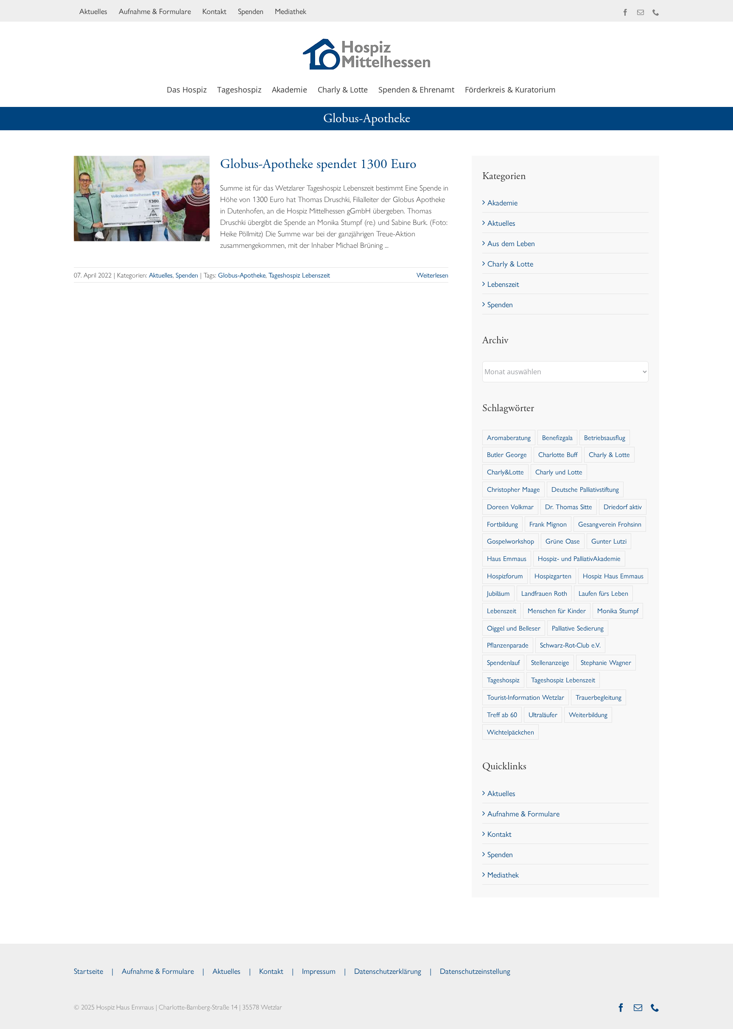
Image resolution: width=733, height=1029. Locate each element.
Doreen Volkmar (510, 506)
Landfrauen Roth (544, 593)
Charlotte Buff (557, 454)
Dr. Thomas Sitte (568, 506)
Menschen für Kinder (557, 610)
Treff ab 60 (502, 714)
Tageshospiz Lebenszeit (299, 275)
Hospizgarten (552, 575)
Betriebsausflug (604, 437)
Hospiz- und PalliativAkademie (579, 558)
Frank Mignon (548, 524)
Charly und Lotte (558, 472)
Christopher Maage (513, 489)
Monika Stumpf (617, 610)
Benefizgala (557, 437)
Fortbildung (502, 524)
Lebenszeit (503, 283)
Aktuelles (161, 275)
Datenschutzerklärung (387, 970)
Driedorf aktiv (623, 506)
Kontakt (499, 833)
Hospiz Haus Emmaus (613, 575)
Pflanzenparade (508, 645)
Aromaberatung (509, 437)
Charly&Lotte (505, 472)
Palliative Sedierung (578, 628)
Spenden (187, 275)
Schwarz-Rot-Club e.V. (570, 645)
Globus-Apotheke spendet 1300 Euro (318, 164)
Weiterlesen (432, 275)
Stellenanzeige (550, 662)
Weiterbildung (588, 714)
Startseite (88, 970)
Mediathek (503, 874)
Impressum (319, 970)
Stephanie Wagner (606, 662)
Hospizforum (505, 575)
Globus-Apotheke (242, 275)
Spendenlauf (503, 662)
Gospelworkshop (510, 541)
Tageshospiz (503, 679)
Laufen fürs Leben (603, 593)
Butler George (507, 454)
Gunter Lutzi (609, 541)
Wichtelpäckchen (510, 732)
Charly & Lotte (510, 263)
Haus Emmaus (506, 558)
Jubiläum (498, 593)
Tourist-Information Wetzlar (525, 697)
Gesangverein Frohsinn (609, 524)
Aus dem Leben (511, 243)
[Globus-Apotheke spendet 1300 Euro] (142, 198)
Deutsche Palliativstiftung (585, 489)
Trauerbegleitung (598, 697)
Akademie (502, 202)
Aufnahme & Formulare (523, 813)
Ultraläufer (543, 714)
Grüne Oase (563, 541)
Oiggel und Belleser (513, 628)
